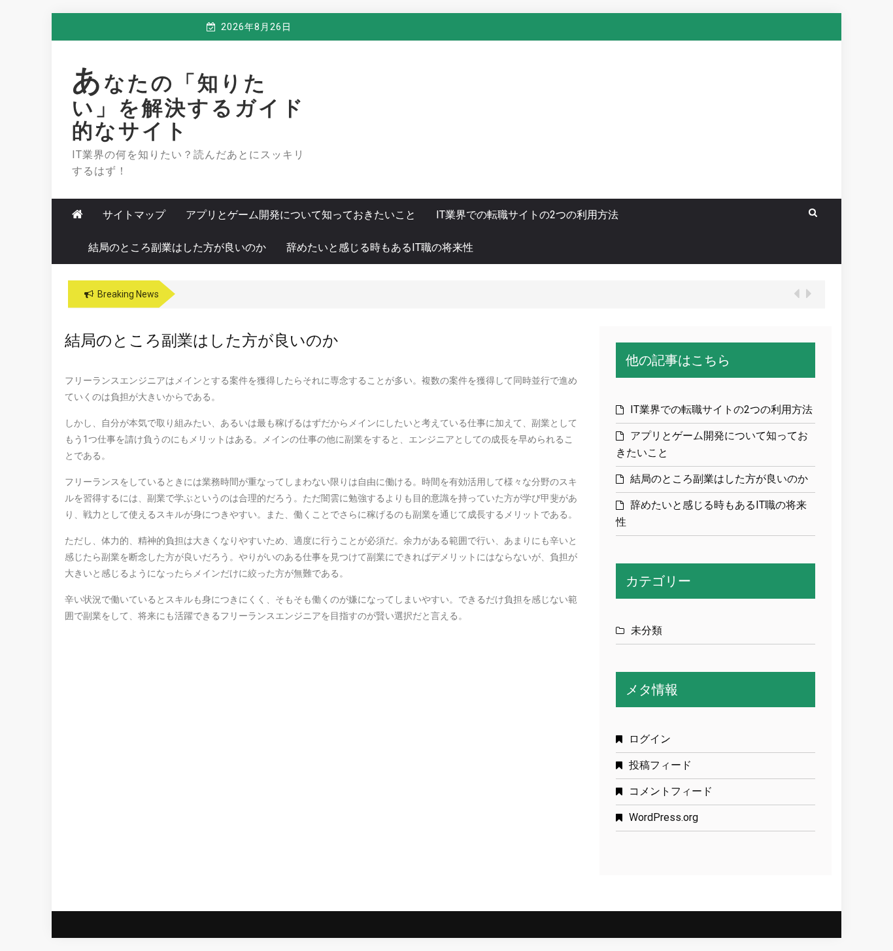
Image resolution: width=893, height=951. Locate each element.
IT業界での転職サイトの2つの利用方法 (527, 215)
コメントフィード (671, 791)
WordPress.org (663, 817)
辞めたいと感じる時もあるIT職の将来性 (379, 247)
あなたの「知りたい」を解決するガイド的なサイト (188, 107)
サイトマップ (134, 215)
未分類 (646, 630)
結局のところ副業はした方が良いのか (177, 247)
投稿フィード (660, 765)
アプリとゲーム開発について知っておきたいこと (301, 215)
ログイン (650, 739)
